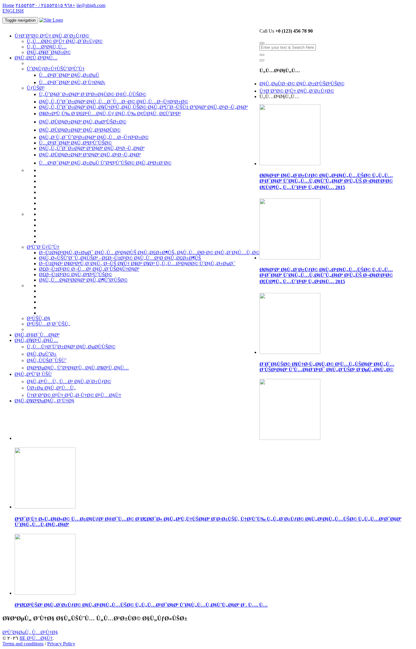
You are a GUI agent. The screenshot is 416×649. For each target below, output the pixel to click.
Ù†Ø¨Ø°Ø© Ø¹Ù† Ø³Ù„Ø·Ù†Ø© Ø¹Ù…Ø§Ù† (74, 395)
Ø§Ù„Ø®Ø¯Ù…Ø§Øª (37, 334)
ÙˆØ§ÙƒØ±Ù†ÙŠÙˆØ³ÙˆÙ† (56, 68)
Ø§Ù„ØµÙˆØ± (42, 354)
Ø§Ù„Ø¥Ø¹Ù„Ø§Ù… (36, 340)
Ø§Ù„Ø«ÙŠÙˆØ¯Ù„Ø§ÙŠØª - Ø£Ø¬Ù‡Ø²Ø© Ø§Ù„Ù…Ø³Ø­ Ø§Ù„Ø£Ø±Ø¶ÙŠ (120, 258)
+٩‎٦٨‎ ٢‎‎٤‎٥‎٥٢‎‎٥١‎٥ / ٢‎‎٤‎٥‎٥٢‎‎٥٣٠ (45, 5)
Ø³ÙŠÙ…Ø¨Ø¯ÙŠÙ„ (48, 323)
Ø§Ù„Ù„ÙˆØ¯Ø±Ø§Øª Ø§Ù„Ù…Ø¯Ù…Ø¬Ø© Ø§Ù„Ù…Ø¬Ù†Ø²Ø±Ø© (113, 101)
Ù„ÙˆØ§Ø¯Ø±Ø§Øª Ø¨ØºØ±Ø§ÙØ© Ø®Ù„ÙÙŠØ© (92, 94)
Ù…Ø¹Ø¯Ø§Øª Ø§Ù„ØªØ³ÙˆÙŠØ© (75, 142)
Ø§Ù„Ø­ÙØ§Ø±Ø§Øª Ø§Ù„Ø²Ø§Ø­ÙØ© (80, 130)
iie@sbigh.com (90, 5)
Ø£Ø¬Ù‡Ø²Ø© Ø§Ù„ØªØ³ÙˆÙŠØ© (75, 274)
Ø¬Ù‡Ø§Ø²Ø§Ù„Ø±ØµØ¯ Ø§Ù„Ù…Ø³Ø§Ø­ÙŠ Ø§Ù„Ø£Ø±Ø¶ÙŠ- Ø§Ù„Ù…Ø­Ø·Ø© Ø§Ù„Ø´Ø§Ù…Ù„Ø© (149, 252)
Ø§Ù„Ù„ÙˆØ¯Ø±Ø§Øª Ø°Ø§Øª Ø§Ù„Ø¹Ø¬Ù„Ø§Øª (91, 148)
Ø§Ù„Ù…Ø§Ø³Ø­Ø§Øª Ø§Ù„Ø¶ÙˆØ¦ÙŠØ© (83, 280)
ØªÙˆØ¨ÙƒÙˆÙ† (43, 247)
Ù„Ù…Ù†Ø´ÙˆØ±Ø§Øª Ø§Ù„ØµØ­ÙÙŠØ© (71, 346)
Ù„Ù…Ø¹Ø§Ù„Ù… (47, 46)
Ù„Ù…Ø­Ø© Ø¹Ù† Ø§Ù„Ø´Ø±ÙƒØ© (65, 41)
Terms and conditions (23, 643)
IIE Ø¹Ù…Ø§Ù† (36, 638)
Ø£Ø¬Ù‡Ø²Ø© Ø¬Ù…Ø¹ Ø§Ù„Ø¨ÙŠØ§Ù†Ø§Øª (89, 269)
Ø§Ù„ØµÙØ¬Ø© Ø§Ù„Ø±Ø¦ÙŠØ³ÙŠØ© (301, 83)
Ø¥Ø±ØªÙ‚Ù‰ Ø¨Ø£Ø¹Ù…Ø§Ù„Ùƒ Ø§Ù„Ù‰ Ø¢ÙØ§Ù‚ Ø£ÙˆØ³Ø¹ (110, 113)
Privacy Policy (61, 643)
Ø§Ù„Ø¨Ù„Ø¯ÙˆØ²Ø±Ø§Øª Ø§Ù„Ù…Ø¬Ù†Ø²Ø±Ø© (94, 137)
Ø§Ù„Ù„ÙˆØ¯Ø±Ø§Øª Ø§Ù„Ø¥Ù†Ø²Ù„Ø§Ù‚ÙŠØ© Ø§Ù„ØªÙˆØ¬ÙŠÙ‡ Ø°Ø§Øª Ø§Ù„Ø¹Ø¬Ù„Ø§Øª (143, 107)
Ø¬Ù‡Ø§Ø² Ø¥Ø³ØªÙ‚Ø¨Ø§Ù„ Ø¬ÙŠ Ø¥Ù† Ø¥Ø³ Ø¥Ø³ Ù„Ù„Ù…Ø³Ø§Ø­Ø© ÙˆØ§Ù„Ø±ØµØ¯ (137, 263)
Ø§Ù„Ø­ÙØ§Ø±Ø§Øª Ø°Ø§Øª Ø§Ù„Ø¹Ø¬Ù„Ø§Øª (90, 154)
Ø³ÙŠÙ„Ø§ (38, 318)
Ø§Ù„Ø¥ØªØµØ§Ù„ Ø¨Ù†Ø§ (44, 400)
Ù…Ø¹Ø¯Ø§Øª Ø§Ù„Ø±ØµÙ (69, 75)
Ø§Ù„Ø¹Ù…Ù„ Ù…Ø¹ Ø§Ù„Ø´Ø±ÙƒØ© (69, 381)
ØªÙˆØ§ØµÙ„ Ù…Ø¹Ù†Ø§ (30, 632)
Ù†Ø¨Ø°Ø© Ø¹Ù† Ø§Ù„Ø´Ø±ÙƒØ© (52, 35)
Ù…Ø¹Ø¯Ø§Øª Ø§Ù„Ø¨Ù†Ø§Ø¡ (72, 82)
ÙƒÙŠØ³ (35, 88)
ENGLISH (13, 10)
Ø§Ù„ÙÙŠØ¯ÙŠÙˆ (46, 360)
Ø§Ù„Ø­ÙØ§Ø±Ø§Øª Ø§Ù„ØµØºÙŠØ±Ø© (82, 121)
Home (8, 5)
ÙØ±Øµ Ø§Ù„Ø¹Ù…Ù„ (51, 387)
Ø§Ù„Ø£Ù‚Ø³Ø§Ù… (36, 57)
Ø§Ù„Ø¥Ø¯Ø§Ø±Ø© (49, 52)
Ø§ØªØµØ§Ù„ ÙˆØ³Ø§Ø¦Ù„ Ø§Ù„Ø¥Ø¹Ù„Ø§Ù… (78, 367)
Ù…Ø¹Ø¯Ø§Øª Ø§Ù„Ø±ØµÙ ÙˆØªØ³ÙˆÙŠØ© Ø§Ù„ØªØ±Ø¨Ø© (105, 163)
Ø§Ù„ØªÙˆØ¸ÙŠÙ (33, 374)
